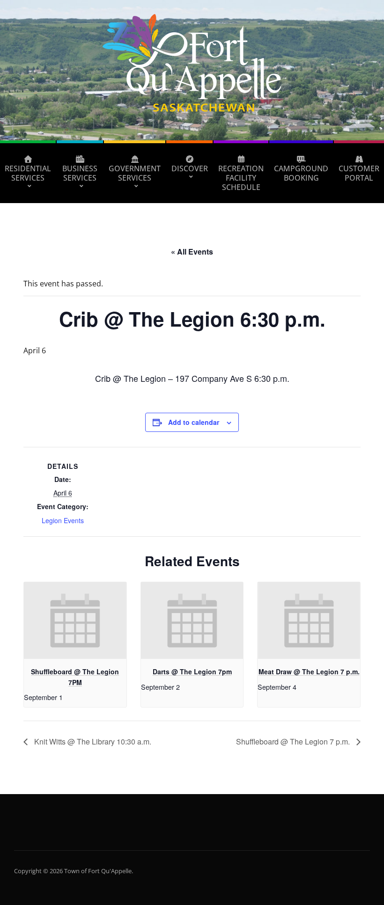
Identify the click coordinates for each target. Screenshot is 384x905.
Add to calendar (193, 422)
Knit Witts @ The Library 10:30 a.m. (91, 741)
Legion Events (63, 520)
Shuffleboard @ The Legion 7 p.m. (294, 741)
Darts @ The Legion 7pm (192, 671)
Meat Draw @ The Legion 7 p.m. (309, 671)
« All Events (192, 251)
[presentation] (75, 620)
